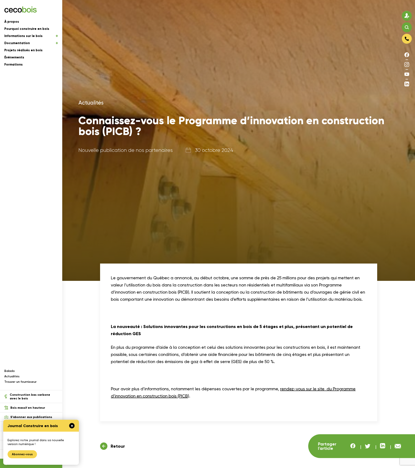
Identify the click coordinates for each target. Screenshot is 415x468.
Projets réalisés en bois (23, 50)
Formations (13, 64)
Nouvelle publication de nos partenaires (125, 150)
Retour (118, 446)
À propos (11, 22)
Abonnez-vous (22, 454)
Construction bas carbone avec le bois (30, 396)
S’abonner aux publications (31, 417)
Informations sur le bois (23, 36)
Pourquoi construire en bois (26, 29)
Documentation (17, 43)
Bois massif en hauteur (27, 408)
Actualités (11, 376)
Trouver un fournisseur (20, 382)
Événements (14, 57)
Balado (9, 371)
